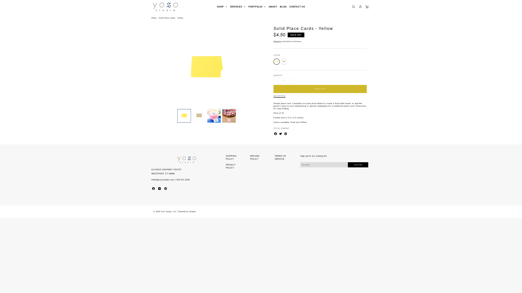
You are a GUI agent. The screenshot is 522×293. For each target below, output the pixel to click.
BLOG (283, 7)
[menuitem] (222, 6)
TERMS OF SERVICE (280, 157)
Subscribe (358, 164)
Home (154, 18)
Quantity (278, 75)
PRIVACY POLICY (231, 166)
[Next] (263, 69)
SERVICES (236, 7)
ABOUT (273, 7)
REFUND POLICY (255, 157)
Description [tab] (279, 96)
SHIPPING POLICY (231, 157)
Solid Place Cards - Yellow (171, 18)
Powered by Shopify (187, 212)
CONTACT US (297, 7)
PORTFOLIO (255, 7)
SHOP (220, 7)
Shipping (277, 41)
